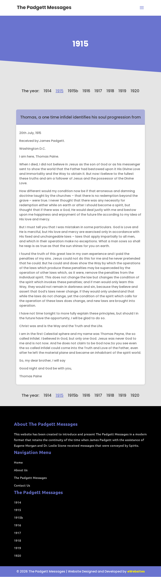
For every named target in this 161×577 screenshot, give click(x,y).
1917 (98, 91)
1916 (86, 91)
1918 (110, 91)
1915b (73, 91)
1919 (122, 91)
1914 (47, 91)
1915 (80, 43)
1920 (135, 91)
